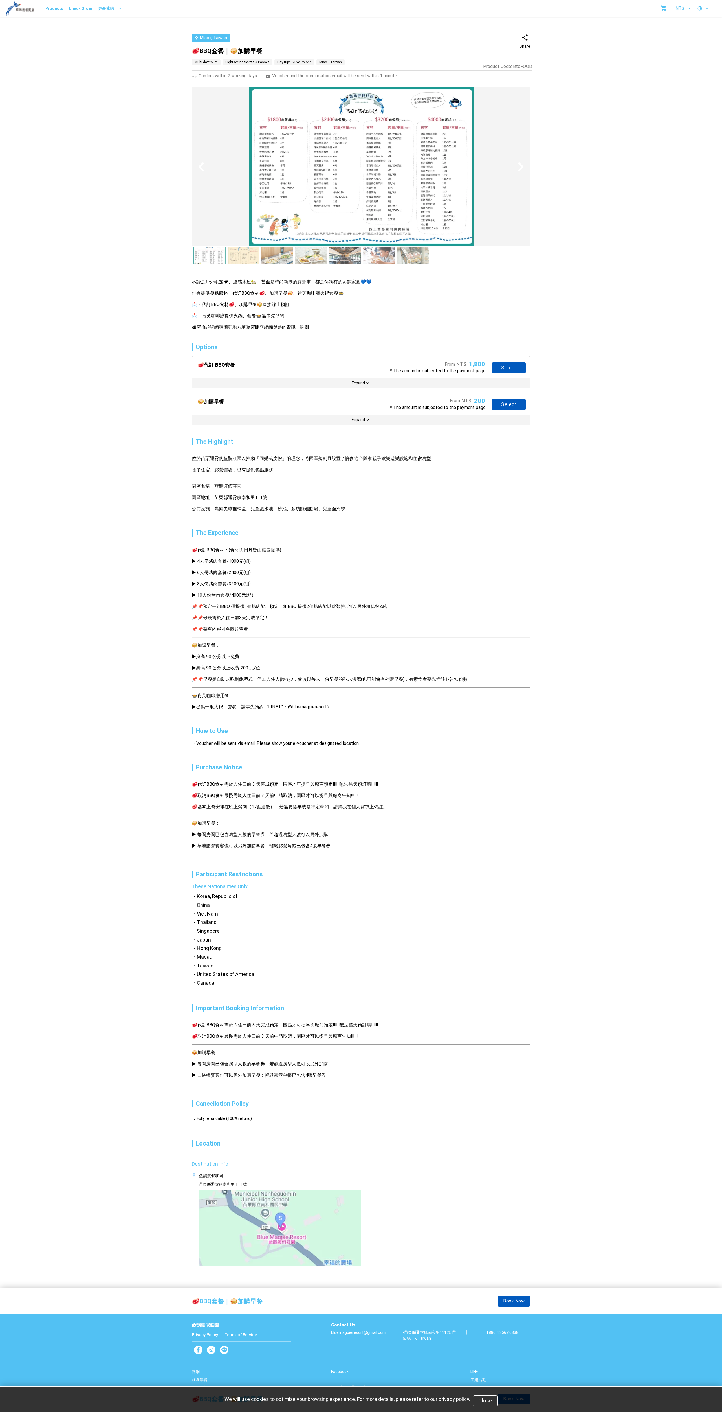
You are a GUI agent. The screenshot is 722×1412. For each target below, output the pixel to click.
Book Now (514, 1301)
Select (509, 368)
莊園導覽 (200, 1379)
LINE (474, 1371)
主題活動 (478, 1379)
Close (485, 1401)
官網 (196, 1371)
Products (54, 8)
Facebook (340, 1371)
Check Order (81, 8)
